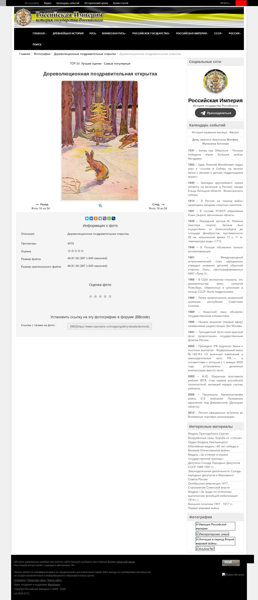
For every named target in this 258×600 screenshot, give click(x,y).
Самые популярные (117, 63)
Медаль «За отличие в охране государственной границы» (208, 456)
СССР (217, 33)
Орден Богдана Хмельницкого (208, 442)
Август (234, 132)
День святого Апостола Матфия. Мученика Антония (215, 141)
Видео (47, 3)
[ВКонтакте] (91, 218)
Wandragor (54, 584)
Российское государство (150, 33)
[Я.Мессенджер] (87, 218)
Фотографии (32, 3)
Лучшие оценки (91, 63)
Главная (39, 33)
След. (156, 204)
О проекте (20, 580)
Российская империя (191, 33)
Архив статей (120, 3)
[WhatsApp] (109, 218)
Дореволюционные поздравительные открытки (85, 54)
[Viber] (104, 218)
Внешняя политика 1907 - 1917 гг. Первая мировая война (210, 506)
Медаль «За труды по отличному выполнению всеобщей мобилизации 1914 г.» (213, 495)
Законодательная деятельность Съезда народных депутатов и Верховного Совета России (214, 475)
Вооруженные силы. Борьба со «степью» (215, 438)
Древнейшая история (68, 33)
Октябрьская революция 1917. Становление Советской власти (209, 485)
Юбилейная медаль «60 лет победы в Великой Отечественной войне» (213, 448)
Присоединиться (219, 113)
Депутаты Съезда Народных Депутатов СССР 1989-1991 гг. (214, 465)
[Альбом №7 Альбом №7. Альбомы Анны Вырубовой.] (205, 548)
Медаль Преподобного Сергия (208, 433)
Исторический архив (96, 3)
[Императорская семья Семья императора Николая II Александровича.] (212, 533)
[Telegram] (100, 218)
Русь (92, 33)
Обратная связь (36, 580)
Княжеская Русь (113, 33)
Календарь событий (67, 3)
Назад (44, 204)
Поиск (37, 44)
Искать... (226, 3)
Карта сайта (55, 580)
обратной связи (126, 561)
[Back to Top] (250, 559)
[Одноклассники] (96, 218)
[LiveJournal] (113, 218)
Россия (234, 33)
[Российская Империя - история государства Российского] (59, 17)
